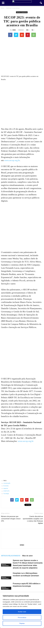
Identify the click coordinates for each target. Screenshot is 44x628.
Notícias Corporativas (22, 12)
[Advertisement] (22, 104)
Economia (5, 485)
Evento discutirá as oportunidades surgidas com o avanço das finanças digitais (33, 519)
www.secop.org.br (12, 160)
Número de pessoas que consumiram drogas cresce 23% (11, 518)
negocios (5, 488)
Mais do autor (27, 556)
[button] (41, 3)
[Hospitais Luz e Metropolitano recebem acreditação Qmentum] (6, 575)
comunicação (6, 483)
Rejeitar (22, 623)
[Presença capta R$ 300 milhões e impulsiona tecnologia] (6, 586)
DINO (14, 30)
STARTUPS (6, 491)
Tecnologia (6, 493)
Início (2, 8)
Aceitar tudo (22, 612)
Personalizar (22, 617)
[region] (22, 610)
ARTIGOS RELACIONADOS (10, 556)
